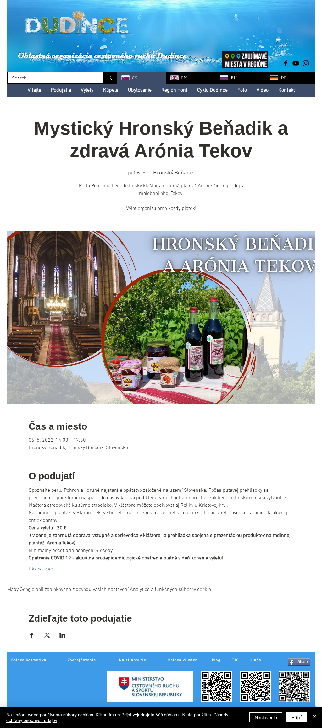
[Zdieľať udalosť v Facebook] (32, 635)
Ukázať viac (41, 569)
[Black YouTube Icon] (296, 63)
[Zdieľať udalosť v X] (47, 635)
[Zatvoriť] (314, 717)
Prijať (296, 717)
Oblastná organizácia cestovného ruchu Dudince (102, 55)
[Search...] (109, 77)
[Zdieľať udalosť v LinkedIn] (62, 635)
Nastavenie (266, 717)
